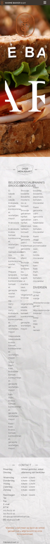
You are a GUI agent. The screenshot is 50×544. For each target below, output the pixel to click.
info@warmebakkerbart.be (16, 516)
